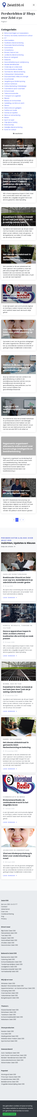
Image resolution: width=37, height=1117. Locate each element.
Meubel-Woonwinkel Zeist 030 (12, 986)
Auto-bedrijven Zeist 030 (10, 1053)
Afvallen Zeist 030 (7, 943)
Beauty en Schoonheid (12, 101)
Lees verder (9, 597)
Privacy (4, 919)
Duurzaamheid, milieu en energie (16, 76)
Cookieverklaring (7, 914)
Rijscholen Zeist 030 (8, 931)
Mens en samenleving (12, 115)
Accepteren (9, 1114)
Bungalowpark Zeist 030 (10, 998)
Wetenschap (9, 125)
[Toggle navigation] (34, 5)
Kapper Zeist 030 (7, 938)
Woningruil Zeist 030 (8, 1074)
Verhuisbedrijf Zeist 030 (9, 971)
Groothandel (9, 79)
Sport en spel (9, 120)
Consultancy (9, 50)
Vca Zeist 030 (6, 1034)
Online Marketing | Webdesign (15, 86)
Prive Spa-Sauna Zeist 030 (10, 1077)
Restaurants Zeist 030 (9, 957)
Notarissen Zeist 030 (8, 1012)
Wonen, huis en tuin (11, 52)
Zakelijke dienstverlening (13, 127)
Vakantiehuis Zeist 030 (9, 995)
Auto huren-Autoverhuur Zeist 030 (14, 1055)
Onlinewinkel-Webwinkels (13, 74)
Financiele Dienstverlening (14, 45)
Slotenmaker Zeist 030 (9, 1063)
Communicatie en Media (13, 69)
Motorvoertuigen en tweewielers (16, 33)
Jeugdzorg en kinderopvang (14, 81)
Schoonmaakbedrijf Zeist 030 (12, 1017)
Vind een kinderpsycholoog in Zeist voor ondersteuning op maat (17, 856)
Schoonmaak (9, 91)
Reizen (6, 117)
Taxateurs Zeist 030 (8, 1015)
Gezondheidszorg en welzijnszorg (16, 62)
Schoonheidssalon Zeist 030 (11, 962)
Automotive (8, 48)
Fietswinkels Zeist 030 (9, 933)
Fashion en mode (10, 110)
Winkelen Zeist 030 (8, 983)
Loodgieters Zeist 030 (9, 967)
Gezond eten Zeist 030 (9, 945)
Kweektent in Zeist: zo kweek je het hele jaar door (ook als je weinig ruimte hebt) (17, 689)
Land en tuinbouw (10, 84)
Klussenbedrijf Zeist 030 (9, 1010)
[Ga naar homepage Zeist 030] (12, 5)
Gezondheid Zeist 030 (9, 940)
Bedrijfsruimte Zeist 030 (9, 1082)
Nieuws (6, 98)
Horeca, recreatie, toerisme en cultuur (18, 35)
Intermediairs (9, 40)
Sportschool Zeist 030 (9, 1041)
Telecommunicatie (11, 93)
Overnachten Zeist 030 (9, 993)
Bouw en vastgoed (11, 57)
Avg (2, 916)
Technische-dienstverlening (14, 72)
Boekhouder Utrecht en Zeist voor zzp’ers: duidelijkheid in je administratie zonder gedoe (18, 580)
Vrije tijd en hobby (10, 122)
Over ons (4, 912)
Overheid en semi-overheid (14, 89)
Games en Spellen (11, 113)
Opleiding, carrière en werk (14, 103)
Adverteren (5, 909)
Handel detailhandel (11, 64)
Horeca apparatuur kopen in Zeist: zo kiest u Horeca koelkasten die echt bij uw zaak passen (18, 635)
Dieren (6, 105)
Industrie (7, 60)
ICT (5, 38)
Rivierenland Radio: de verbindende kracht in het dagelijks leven (15, 802)
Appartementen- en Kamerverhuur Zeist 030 (18, 988)
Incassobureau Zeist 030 (10, 1079)
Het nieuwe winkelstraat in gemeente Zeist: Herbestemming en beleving (17, 745)
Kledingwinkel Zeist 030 (9, 1036)
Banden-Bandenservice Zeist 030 (13, 1058)
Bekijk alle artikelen (7, 547)
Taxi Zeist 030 (6, 935)
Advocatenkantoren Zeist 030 (12, 1060)
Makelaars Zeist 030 (8, 1019)
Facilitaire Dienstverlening (13, 43)
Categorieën (8, 29)
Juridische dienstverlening (14, 55)
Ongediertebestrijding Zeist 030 (12, 1084)
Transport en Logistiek (12, 96)
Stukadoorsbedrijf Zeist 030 (11, 969)
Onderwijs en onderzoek (13, 67)
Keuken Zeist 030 (7, 1031)
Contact (4, 907)
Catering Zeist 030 (8, 959)
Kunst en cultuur (10, 129)
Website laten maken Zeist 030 (12, 1038)
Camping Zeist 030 (8, 991)
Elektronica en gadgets (12, 108)
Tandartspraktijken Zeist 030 (11, 964)
